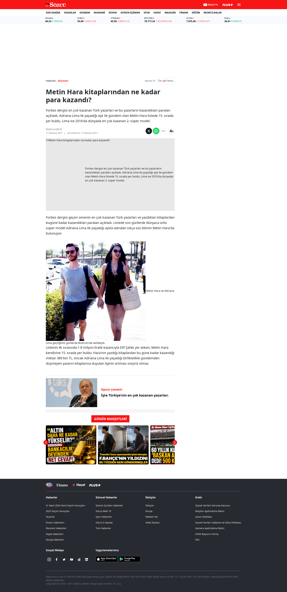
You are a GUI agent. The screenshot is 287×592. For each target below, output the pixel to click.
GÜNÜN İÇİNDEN (130, 12)
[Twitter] (64, 559)
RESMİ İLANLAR (213, 12)
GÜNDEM (85, 12)
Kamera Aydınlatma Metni (209, 528)
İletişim (149, 505)
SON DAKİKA (53, 12)
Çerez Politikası (203, 516)
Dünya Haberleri (55, 539)
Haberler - (51, 80)
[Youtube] (71, 559)
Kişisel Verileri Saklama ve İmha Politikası (218, 522)
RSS (197, 539)
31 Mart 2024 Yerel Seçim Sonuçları (65, 505)
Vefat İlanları (152, 522)
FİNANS (183, 12)
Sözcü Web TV (103, 511)
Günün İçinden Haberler (109, 505)
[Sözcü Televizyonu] (49, 485)
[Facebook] (56, 559)
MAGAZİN (170, 12)
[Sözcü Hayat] (78, 485)
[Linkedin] (86, 559)
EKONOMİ (99, 12)
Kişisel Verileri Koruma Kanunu (212, 505)
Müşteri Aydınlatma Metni (209, 511)
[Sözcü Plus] (94, 485)
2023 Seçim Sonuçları (58, 511)
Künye (148, 511)
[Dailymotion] (79, 559)
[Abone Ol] (165, 81)
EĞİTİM (196, 12)
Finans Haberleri (55, 522)
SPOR (147, 12)
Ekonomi (63, 80)
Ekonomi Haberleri (56, 528)
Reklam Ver (151, 516)
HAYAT (157, 12)
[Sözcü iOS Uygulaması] (107, 559)
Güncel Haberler (106, 497)
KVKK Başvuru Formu (207, 534)
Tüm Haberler (103, 528)
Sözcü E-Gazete (104, 522)
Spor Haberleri (104, 516)
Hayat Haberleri (54, 534)
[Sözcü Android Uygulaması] (129, 559)
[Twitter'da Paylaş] (148, 131)
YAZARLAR (70, 12)
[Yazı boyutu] (171, 131)
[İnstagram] (49, 559)
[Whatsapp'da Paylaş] (156, 131)
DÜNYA (113, 12)
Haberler (51, 497)
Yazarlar (50, 516)
